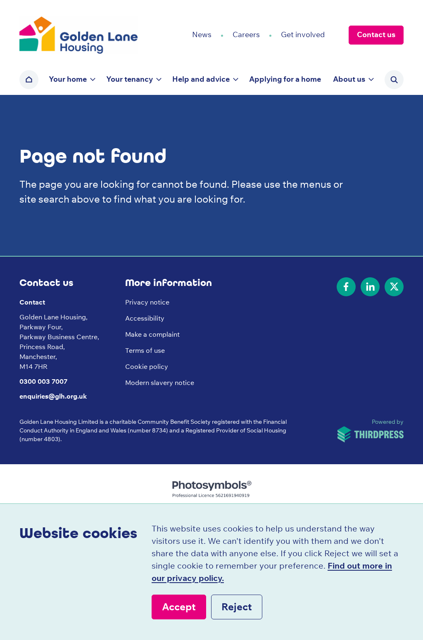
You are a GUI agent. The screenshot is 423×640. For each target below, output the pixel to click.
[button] (71, 79)
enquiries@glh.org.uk (53, 396)
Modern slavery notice (159, 382)
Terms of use (145, 350)
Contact (32, 302)
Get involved (303, 34)
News (202, 34)
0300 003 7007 (43, 381)
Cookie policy (146, 366)
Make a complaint (152, 334)
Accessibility (144, 318)
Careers (246, 34)
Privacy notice (147, 302)
